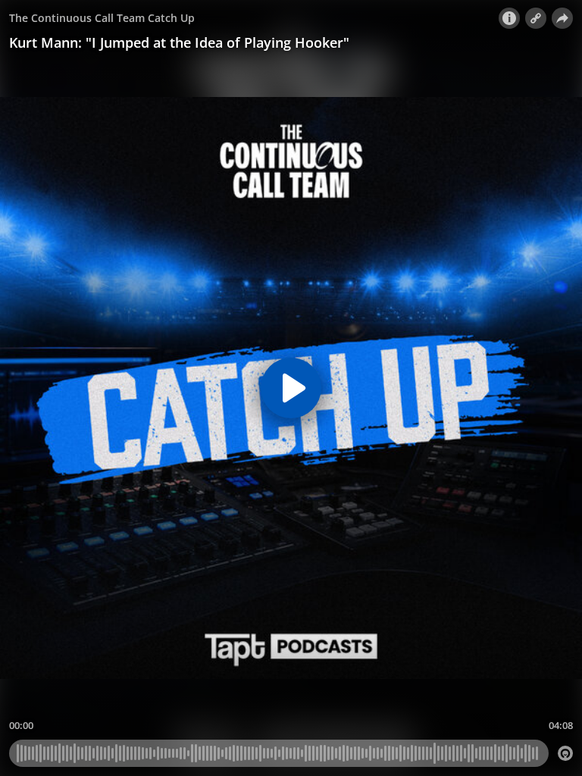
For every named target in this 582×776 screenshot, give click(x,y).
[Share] (562, 18)
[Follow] (535, 18)
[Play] (291, 388)
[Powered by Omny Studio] (565, 753)
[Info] (509, 18)
